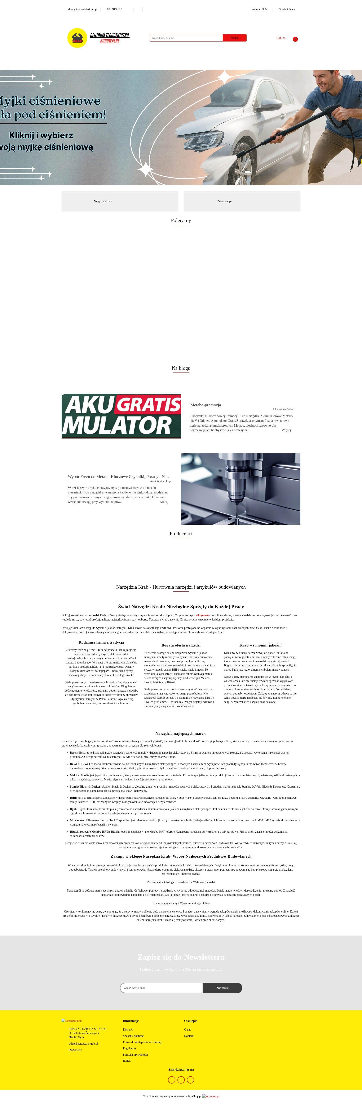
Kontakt (189, 1035)
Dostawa (128, 1029)
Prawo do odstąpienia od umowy (142, 1042)
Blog (243, 65)
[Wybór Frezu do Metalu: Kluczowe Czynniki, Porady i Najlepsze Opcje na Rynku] (240, 489)
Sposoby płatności (133, 1035)
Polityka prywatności (135, 1054)
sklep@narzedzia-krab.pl (83, 1043)
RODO (127, 1060)
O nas (187, 1029)
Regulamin (129, 1048)
